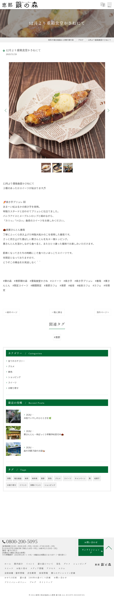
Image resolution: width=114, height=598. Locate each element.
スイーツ (12, 382)
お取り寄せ (13, 387)
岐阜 (26, 478)
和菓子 (97, 478)
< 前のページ (11, 312)
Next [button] (108, 110)
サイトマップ (46, 582)
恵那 (43, 478)
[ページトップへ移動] (109, 547)
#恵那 (57, 337)
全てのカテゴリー (16, 360)
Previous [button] (6, 110)
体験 (9, 478)
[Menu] (109, 4)
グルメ (11, 366)
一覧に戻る (57, 312)
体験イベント (35, 485)
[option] (57, 110)
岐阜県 (34, 478)
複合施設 (17, 478)
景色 (10, 371)
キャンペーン (80, 478)
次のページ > (103, 312)
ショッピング (14, 377)
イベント (23, 485)
